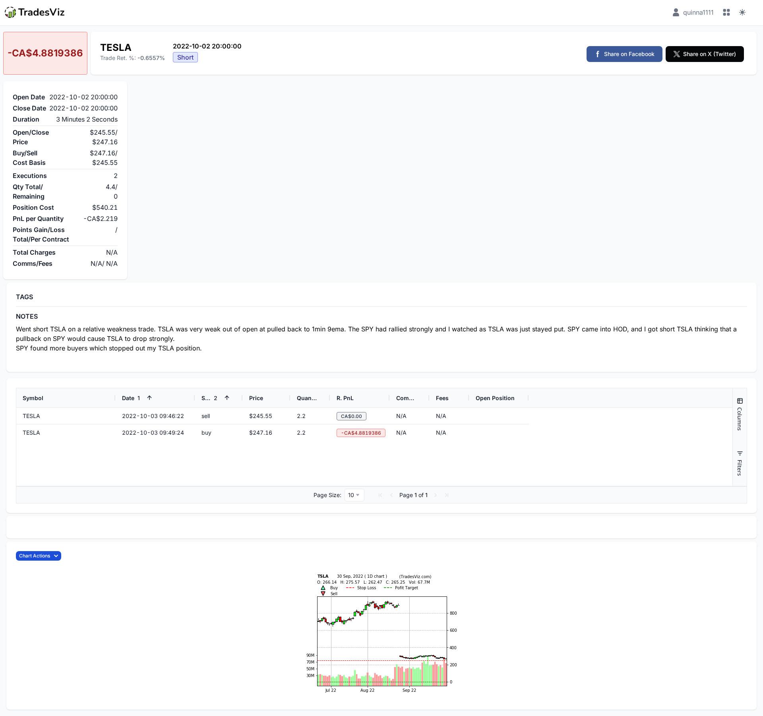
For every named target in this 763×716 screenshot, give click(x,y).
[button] (380, 495)
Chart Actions (34, 556)
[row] (272, 397)
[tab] (740, 414)
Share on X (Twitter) (709, 53)
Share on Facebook (629, 53)
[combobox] (354, 495)
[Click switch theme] (742, 12)
